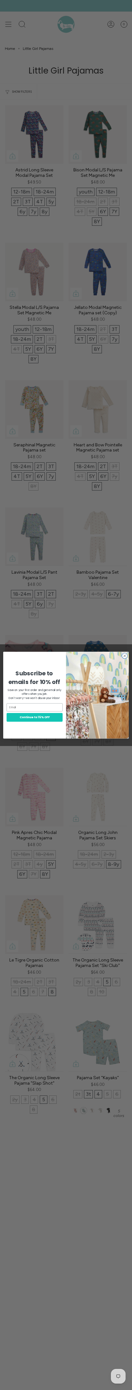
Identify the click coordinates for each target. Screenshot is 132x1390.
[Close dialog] (125, 656)
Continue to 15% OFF (35, 717)
